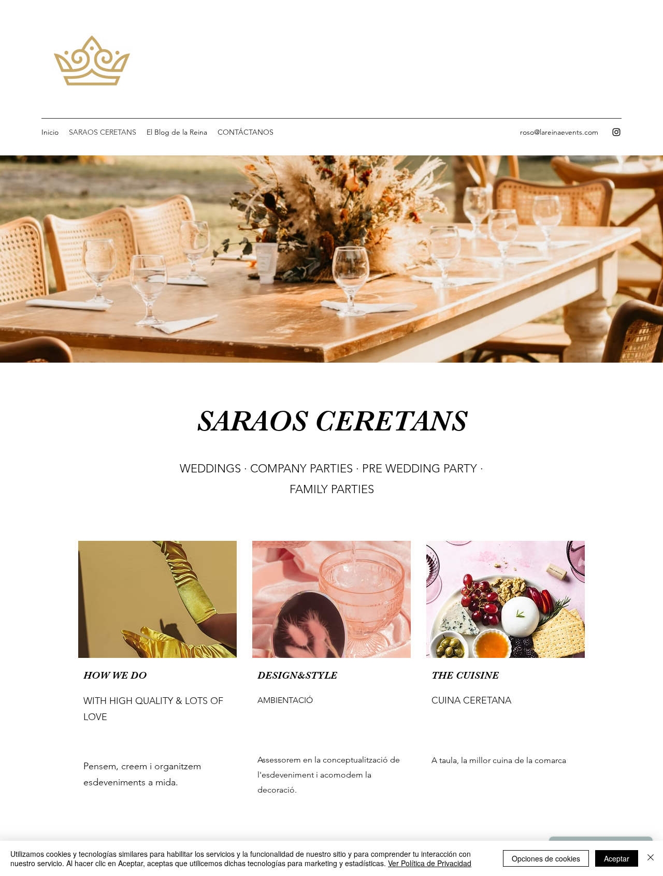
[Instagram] (616, 132)
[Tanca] (650, 858)
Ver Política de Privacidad (429, 863)
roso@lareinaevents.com (559, 132)
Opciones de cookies (546, 858)
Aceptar (616, 858)
